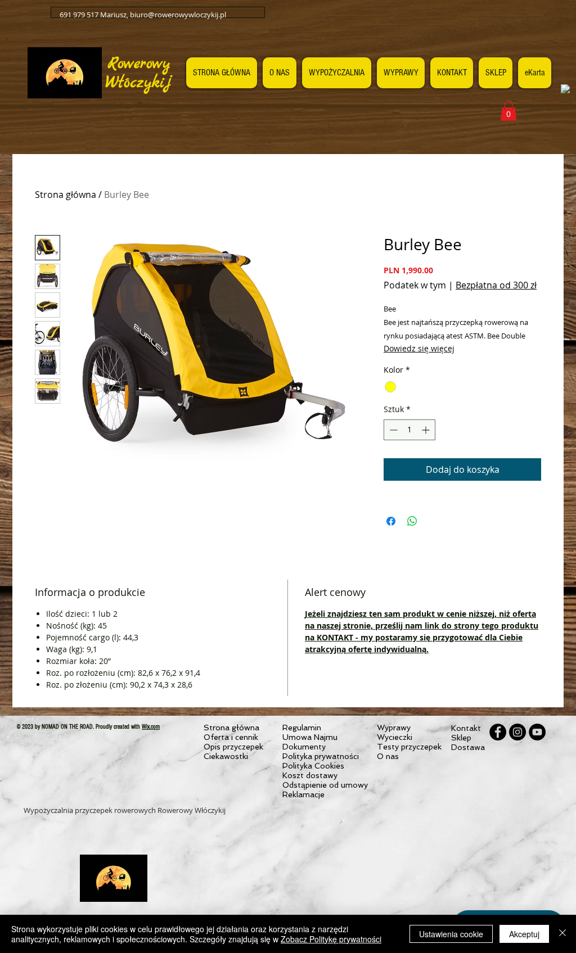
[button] (508, 111)
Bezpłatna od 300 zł (496, 285)
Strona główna (65, 194)
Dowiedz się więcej (419, 348)
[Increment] (427, 430)
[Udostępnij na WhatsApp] (412, 521)
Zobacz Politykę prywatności (331, 939)
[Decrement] (392, 430)
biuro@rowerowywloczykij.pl (178, 15)
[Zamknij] (562, 934)
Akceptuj (524, 934)
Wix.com (151, 726)
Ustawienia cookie (451, 934)
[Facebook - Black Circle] (497, 732)
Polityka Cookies (313, 765)
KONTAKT (335, 637)
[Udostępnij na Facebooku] (391, 521)
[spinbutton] (409, 430)
